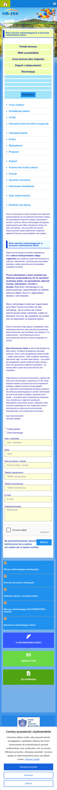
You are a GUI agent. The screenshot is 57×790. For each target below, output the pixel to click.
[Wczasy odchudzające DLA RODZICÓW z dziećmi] (5, 602)
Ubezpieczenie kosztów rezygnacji (28, 123)
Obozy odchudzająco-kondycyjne (21, 569)
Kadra (12, 139)
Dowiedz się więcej (19, 205)
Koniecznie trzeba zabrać (23, 167)
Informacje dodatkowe (21, 186)
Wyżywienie (15, 145)
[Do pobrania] (28, 673)
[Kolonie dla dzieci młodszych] (5, 576)
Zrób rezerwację (15, 432)
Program (14, 152)
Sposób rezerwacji (19, 180)
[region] (28, 758)
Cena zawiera (16, 105)
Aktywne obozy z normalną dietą (21, 596)
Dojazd (13, 161)
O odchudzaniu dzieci (28, 642)
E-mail (8, 495)
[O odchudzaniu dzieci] (28, 636)
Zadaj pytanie (13, 429)
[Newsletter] (28, 654)
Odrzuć (28, 783)
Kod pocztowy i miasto (15, 461)
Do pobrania (28, 679)
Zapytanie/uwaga (13, 506)
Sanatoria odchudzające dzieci (20, 625)
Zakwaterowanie (18, 133)
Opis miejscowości (19, 195)
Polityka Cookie (32, 759)
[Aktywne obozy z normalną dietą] (5, 589)
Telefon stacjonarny (14, 472)
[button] (54, 3)
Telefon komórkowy (14, 484)
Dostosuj (28, 775)
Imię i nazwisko (12, 438)
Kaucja (13, 173)
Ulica (7, 450)
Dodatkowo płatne (19, 111)
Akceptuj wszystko (28, 767)
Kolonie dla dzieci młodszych (19, 582)
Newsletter (28, 661)
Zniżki (12, 117)
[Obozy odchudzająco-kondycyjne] (5, 563)
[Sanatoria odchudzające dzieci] (5, 618)
